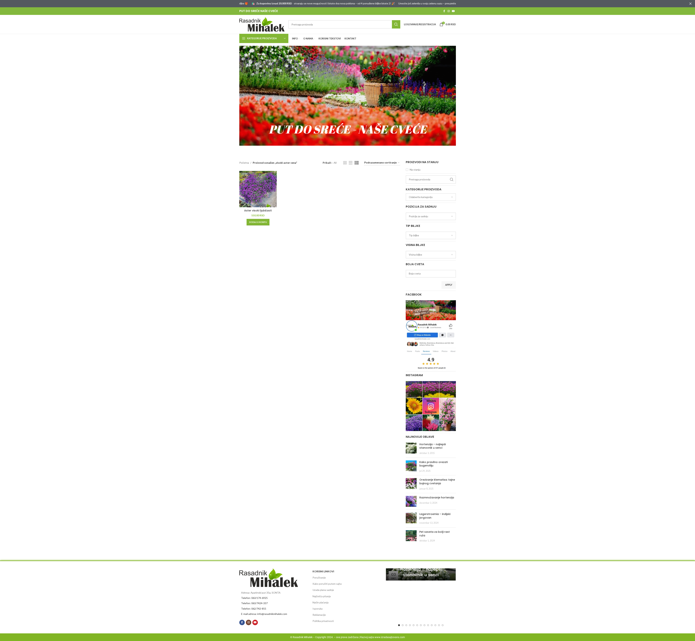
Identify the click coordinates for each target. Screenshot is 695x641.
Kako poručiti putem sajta (327, 583)
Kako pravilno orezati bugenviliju (433, 464)
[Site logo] (262, 24)
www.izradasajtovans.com (389, 637)
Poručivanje (319, 577)
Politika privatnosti (323, 620)
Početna (244, 162)
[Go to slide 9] (428, 625)
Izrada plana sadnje (323, 589)
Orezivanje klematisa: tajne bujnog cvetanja (437, 481)
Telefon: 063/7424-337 (254, 603)
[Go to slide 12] (439, 625)
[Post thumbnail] (411, 449)
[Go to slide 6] (417, 625)
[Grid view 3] (350, 163)
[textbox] (431, 197)
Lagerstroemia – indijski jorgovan (434, 515)
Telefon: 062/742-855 (253, 608)
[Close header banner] (690, 3)
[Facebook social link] (444, 11)
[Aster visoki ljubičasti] (258, 189)
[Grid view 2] (345, 163)
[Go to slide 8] (424, 625)
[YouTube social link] (453, 11)
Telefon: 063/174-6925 (254, 597)
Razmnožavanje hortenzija (436, 497)
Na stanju (415, 169)
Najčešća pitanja (322, 596)
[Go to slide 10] (432, 625)
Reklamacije (319, 614)
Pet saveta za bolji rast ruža (434, 533)
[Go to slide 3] (406, 625)
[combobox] (431, 197)
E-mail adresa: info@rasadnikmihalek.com (264, 613)
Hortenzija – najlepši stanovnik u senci (432, 446)
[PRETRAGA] (396, 24)
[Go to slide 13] (443, 625)
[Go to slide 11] (435, 625)
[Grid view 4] (356, 163)
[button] (258, 222)
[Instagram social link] (448, 11)
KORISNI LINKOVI (323, 571)
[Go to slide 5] (413, 625)
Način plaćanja (321, 602)
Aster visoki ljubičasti (258, 210)
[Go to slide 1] (399, 625)
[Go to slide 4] (410, 625)
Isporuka (318, 608)
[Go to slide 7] (421, 625)
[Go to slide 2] (403, 625)
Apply (448, 284)
